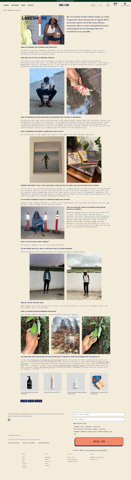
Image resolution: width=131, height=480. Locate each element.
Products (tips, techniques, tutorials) (87, 426)
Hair (23, 461)
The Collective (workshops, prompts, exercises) (90, 429)
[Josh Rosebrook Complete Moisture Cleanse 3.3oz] (77, 382)
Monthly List (93, 459)
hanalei (47, 459)
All (75, 434)
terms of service (29, 443)
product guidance (72, 459)
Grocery (24, 463)
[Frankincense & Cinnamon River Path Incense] (100, 382)
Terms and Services (90, 450)
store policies (14, 443)
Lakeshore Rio (17, 10)
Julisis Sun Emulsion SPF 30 (44, 367)
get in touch (71, 457)
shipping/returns (72, 461)
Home (4, 10)
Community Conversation (96, 457)
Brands (24, 467)
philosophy (48, 457)
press (46, 463)
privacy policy (44, 443)
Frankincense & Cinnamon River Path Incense (46, 360)
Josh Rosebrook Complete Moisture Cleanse (69, 365)
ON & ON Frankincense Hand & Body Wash (29, 393)
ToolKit (24, 465)
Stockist (47, 465)
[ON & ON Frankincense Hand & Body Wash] (30, 382)
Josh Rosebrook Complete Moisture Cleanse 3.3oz (77, 393)
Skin (23, 457)
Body (23, 459)
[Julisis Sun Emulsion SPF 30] (54, 382)
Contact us (48, 461)
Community (10, 10)
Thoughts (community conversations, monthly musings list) (93, 431)
